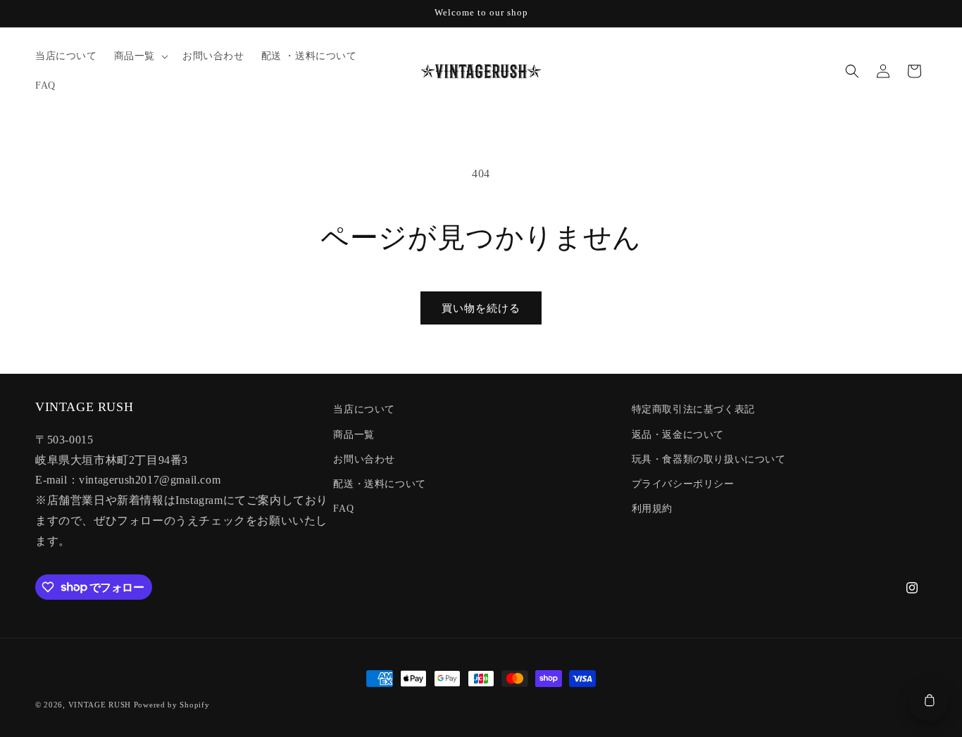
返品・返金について (678, 434)
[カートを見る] (928, 701)
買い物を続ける (481, 308)
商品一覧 (353, 434)
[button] (140, 56)
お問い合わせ (364, 459)
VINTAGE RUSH (99, 704)
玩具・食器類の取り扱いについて (709, 459)
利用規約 (652, 508)
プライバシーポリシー (683, 484)
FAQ (343, 508)
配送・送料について (379, 484)
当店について (364, 409)
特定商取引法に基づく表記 (693, 409)
